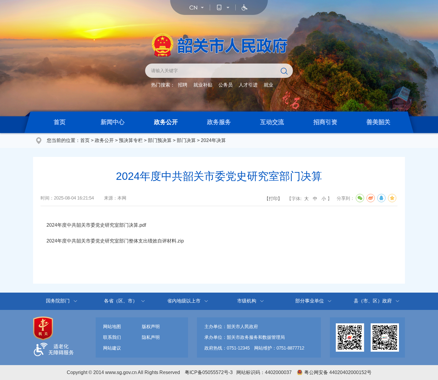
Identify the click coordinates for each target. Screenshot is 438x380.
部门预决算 (160, 140)
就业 (268, 84)
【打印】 (273, 198)
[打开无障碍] (244, 7)
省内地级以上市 (184, 300)
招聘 (182, 84)
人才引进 (248, 84)
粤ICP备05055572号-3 (209, 372)
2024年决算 (213, 140)
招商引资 (325, 122)
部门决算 (186, 140)
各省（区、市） (120, 300)
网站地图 (112, 326)
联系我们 (112, 337)
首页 (60, 122)
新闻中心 (113, 122)
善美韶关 (378, 122)
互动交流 (272, 122)
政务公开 (166, 122)
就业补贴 (202, 84)
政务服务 (219, 122)
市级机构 (246, 300)
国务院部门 (58, 300)
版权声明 (151, 326)
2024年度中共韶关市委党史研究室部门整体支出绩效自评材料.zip (115, 240)
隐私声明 (151, 337)
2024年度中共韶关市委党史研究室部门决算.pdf (96, 225)
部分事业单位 (309, 300)
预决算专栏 (131, 140)
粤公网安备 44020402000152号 (338, 372)
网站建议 (112, 347)
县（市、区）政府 (373, 300)
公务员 (225, 84)
